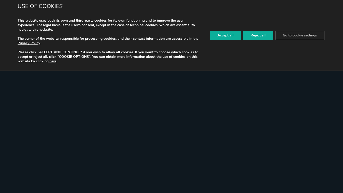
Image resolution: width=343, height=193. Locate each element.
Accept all (225, 35)
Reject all (258, 35)
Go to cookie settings (300, 35)
